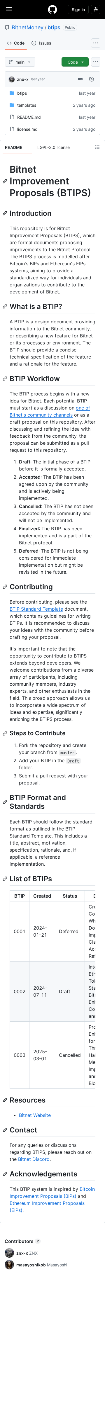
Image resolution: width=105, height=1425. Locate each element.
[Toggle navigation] (9, 9)
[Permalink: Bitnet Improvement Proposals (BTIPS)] (5, 181)
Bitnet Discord (34, 1159)
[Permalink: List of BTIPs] (5, 878)
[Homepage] (52, 9)
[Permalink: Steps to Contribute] (5, 733)
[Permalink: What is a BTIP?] (5, 306)
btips (54, 27)
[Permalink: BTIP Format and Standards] (5, 802)
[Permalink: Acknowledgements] (5, 1174)
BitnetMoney (27, 27)
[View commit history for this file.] (92, 79)
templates (26, 105)
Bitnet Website (35, 1115)
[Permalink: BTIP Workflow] (5, 378)
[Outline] (97, 147)
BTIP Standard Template (36, 609)
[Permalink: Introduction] (5, 213)
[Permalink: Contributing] (5, 586)
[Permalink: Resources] (5, 1100)
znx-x (23, 79)
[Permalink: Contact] (5, 1130)
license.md (27, 129)
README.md (29, 117)
